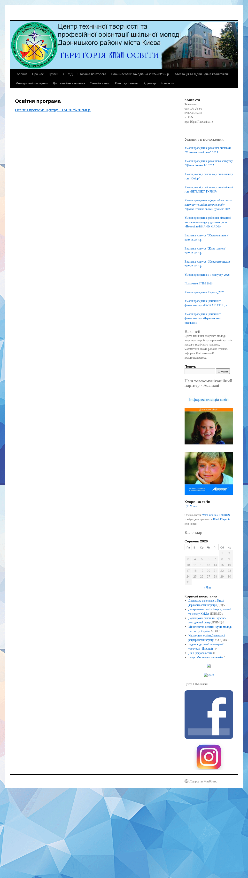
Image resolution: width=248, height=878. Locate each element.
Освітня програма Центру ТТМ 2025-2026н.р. (53, 109)
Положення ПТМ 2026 (198, 283)
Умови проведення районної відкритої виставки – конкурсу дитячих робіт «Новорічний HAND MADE (208, 222)
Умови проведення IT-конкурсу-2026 (207, 274)
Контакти (167, 83)
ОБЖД (68, 74)
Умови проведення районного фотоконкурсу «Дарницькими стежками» (203, 318)
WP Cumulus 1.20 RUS (216, 515)
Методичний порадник (32, 83)
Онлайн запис (100, 83)
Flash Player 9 (221, 519)
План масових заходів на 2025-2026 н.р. (140, 74)
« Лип (207, 587)
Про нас (38, 74)
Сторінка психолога (92, 74)
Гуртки (53, 74)
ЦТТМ (188, 506)
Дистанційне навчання (69, 83)
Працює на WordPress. (203, 781)
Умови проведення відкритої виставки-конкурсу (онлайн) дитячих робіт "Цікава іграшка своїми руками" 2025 (208, 204)
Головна (21, 74)
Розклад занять (126, 83)
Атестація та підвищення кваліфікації (202, 74)
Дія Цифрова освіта (200, 653)
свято (196, 506)
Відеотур (149, 83)
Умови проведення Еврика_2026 (204, 292)
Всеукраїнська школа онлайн (205, 657)
